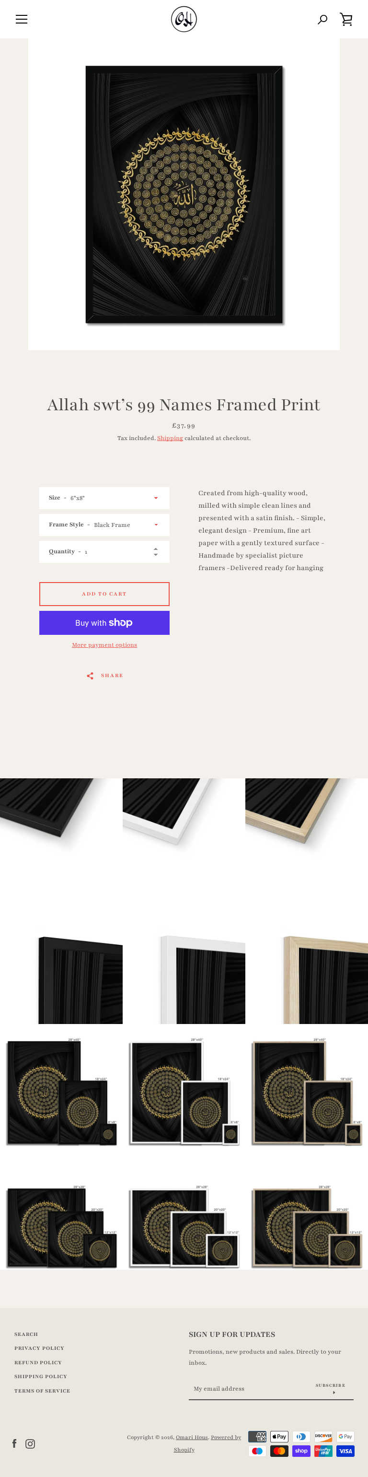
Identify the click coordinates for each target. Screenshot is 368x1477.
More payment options (104, 645)
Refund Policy (38, 1362)
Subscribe (330, 1385)
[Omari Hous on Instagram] (30, 1443)
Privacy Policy (39, 1348)
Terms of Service (42, 1390)
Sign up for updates (232, 1334)
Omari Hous (192, 1437)
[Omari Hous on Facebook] (14, 1443)
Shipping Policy (41, 1376)
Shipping (170, 438)
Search (26, 1334)
